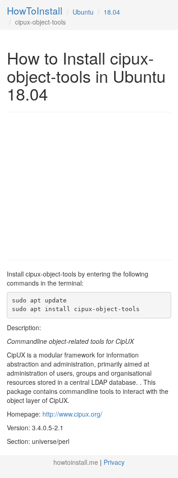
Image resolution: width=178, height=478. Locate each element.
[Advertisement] (83, 185)
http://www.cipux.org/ (72, 413)
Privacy (114, 462)
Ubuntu (83, 11)
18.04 (112, 11)
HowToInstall (35, 10)
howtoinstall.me (75, 462)
